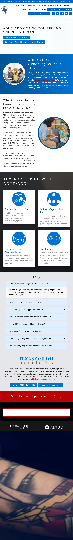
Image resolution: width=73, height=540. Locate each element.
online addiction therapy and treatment (40, 379)
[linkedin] (62, 14)
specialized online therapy (45, 80)
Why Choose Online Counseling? (50, 6)
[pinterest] (70, 14)
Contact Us (42, 9)
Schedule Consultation (59, 9)
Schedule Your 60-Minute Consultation (24, 42)
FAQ (36, 9)
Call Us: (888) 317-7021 (38, 13)
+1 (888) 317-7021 (64, 1)
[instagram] (57, 14)
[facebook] (53, 14)
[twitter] (66, 14)
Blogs (31, 9)
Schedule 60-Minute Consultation (47, 1)
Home (17, 6)
